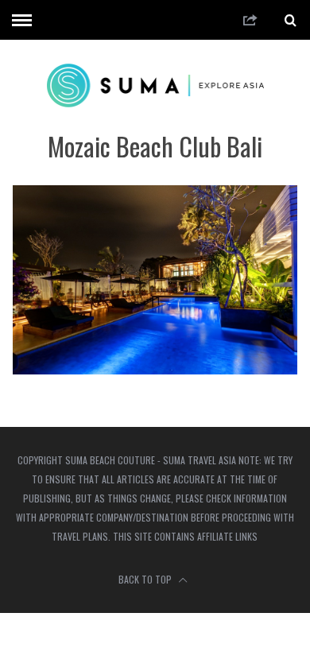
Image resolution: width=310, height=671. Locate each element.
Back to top (146, 579)
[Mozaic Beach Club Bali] (155, 369)
